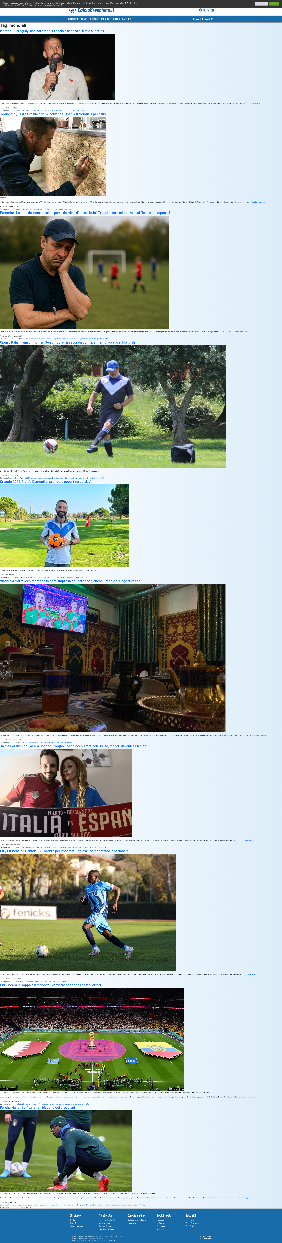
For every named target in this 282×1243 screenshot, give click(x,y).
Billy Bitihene (25, 981)
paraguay (76, 110)
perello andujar (94, 847)
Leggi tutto (59, 5)
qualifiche (92, 339)
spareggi (137, 1205)
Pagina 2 (9, 1207)
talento (105, 339)
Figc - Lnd (190, 1220)
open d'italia (100, 478)
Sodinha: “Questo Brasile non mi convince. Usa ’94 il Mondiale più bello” (53, 114)
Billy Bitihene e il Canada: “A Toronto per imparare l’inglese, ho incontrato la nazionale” (64, 851)
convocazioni (52, 1205)
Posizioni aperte (76, 1226)
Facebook (161, 1220)
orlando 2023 (84, 577)
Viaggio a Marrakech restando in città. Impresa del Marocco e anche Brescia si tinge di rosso (70, 581)
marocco (36, 742)
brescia (28, 110)
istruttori (70, 339)
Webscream (208, 1238)
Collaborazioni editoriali (137, 1220)
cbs (40, 209)
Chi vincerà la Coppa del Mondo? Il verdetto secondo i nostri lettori (50, 985)
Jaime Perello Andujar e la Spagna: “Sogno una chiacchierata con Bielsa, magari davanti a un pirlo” (74, 746)
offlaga (61, 209)
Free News (12, 1205)
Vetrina (10, 110)
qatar (72, 1104)
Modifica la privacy (106, 1229)
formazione (61, 339)
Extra (116, 19)
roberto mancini (117, 1205)
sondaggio (79, 1104)
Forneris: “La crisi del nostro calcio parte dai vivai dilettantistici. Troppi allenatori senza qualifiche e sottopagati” (85, 212)
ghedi (49, 847)
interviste (62, 847)
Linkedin (160, 1229)
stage (143, 1205)
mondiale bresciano (74, 847)
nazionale (84, 339)
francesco (78, 478)
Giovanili (11, 339)
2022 (22, 1104)
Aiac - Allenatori (192, 1223)
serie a (82, 110)
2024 (28, 478)
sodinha (68, 209)
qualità (99, 339)
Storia (72, 1220)
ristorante (68, 742)
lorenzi (85, 478)
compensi (49, 339)
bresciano (35, 110)
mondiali (69, 110)
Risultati (106, 19)
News (84, 19)
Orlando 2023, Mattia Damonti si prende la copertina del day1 (46, 481)
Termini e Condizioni (107, 1220)
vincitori (87, 1104)
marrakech (45, 742)
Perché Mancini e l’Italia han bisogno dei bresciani (37, 1107)
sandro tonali (129, 1205)
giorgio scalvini (74, 1205)
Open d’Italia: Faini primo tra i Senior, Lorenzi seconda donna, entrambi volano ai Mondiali (67, 342)
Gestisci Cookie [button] (262, 4)
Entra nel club (104, 1223)
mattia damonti (66, 577)
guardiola (55, 110)
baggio (22, 110)
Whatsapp (161, 1226)
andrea (33, 478)
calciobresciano (54, 478)
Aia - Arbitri (190, 1226)
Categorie (73, 19)
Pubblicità (132, 1223)
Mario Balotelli (90, 1205)
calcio (42, 110)
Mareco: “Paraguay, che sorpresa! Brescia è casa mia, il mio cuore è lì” (53, 31)
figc (55, 339)
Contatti (73, 1223)
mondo (58, 1104)
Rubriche (94, 19)
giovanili (55, 847)
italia (49, 209)
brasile (22, 209)
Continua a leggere (254, 103)
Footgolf (11, 478)
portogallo (60, 742)
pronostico (66, 1104)
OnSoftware (207, 1236)
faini (65, 478)
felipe (44, 209)
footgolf (71, 478)
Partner (126, 19)
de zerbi (48, 110)
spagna (103, 847)
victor (88, 110)
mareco (62, 110)
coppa (45, 1104)
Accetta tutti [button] (274, 4)
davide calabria (63, 1205)
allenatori (24, 339)
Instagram (161, 1223)
